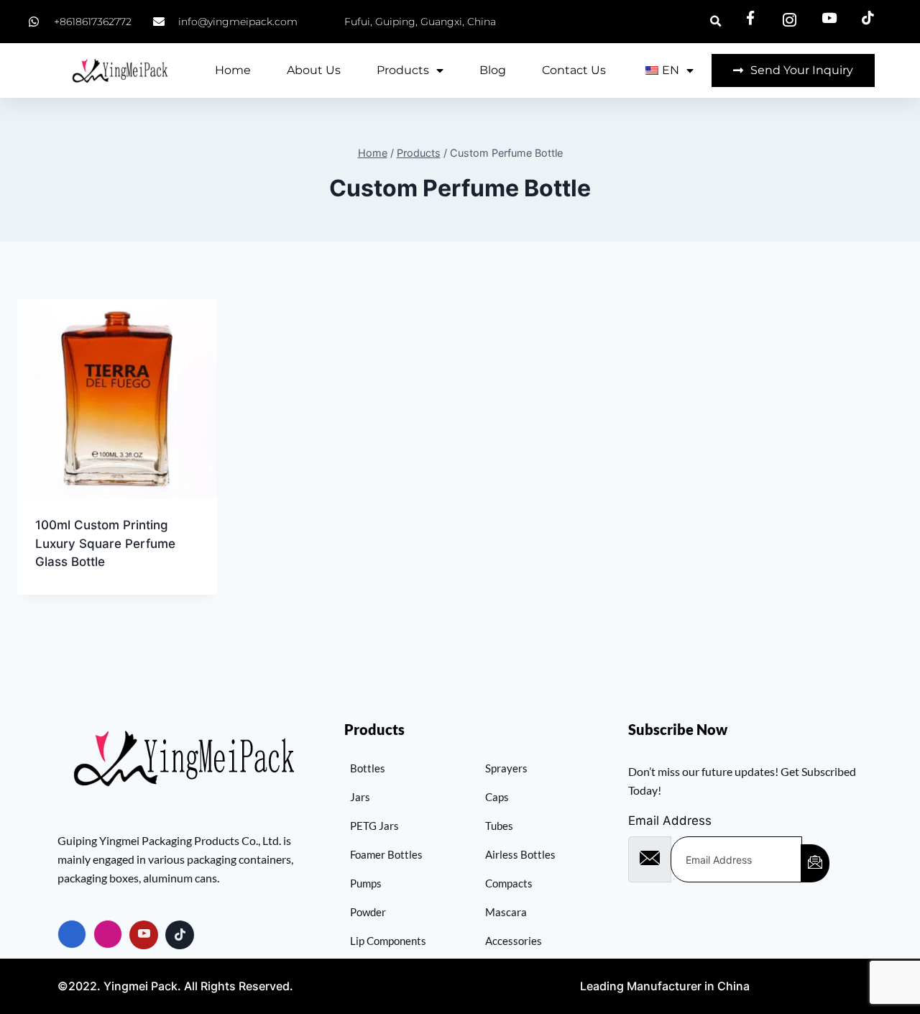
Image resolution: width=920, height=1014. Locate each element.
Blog (492, 70)
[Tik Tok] (179, 935)
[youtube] (143, 935)
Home (233, 70)
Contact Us (574, 70)
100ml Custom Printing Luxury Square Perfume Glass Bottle (105, 543)
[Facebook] (72, 934)
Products (403, 70)
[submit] (815, 863)
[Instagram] (107, 934)
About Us (314, 70)
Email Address (670, 820)
